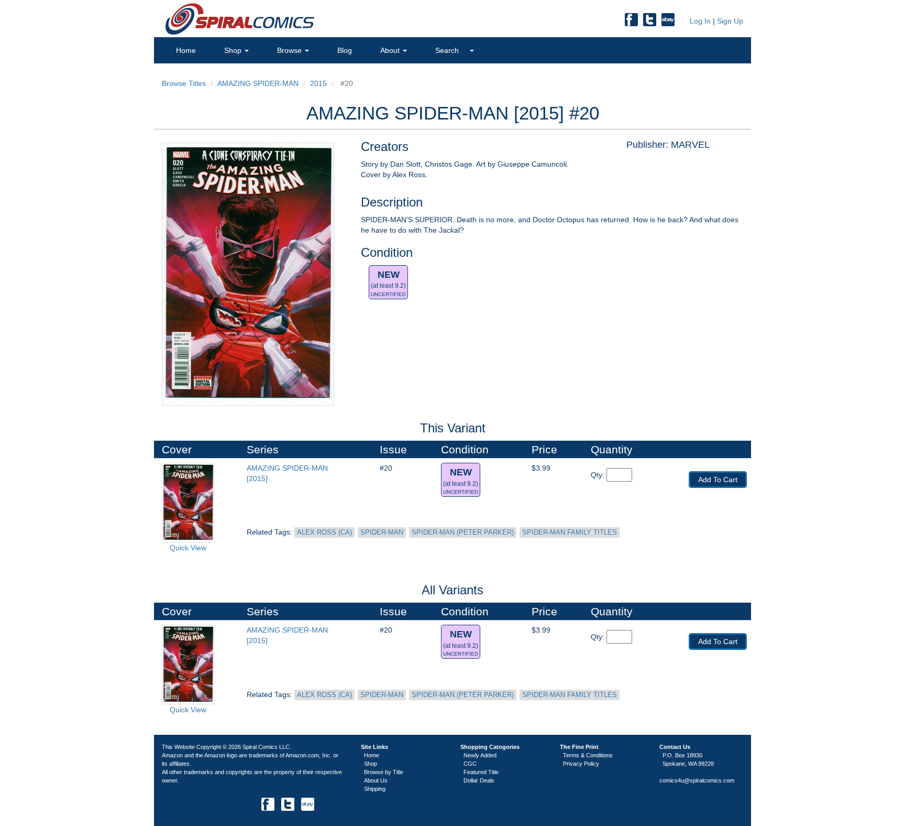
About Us (376, 780)
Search (448, 50)
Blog (344, 50)
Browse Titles (184, 83)
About (391, 50)
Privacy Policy (581, 763)
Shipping (374, 789)
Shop (234, 50)
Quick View (188, 548)
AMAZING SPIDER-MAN (258, 83)
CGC (470, 763)
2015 (318, 83)
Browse (290, 50)
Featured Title (481, 772)
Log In (699, 21)
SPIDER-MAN (381, 532)
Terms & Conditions (588, 755)
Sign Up (730, 21)
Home (186, 50)
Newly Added (479, 755)
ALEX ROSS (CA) (324, 532)
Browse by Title (383, 772)
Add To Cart (717, 479)
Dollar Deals (478, 780)
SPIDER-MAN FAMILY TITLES (569, 532)
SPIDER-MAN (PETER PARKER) (463, 532)
